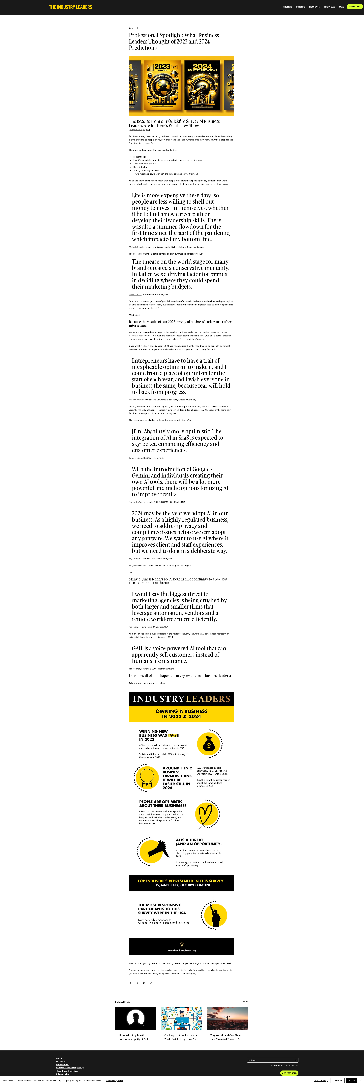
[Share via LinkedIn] (144, 982)
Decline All (337, 1080)
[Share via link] (151, 982)
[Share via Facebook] (130, 982)
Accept (352, 1080)
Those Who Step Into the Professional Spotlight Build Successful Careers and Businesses (134, 1037)
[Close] (360, 1080)
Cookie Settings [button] (321, 1080)
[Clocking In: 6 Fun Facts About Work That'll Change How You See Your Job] (181, 1018)
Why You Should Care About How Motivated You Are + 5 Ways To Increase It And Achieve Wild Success (225, 1037)
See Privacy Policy (114, 1080)
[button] (287, 7)
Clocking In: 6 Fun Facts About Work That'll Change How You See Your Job (181, 1037)
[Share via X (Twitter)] (137, 982)
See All (245, 1001)
